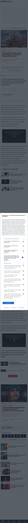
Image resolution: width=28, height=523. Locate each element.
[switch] (23, 241)
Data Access (14, 307)
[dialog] (14, 261)
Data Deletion (6, 307)
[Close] (25, 215)
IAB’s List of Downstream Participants (15, 234)
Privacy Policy (21, 307)
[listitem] (14, 238)
